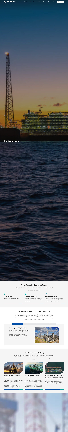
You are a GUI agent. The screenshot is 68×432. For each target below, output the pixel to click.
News (54, 1)
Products (38, 1)
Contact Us (60, 1)
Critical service (51, 324)
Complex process (28, 324)
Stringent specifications (39, 324)
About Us (25, 1)
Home (5, 143)
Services (50, 1)
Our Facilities (32, 1)
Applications (44, 1)
